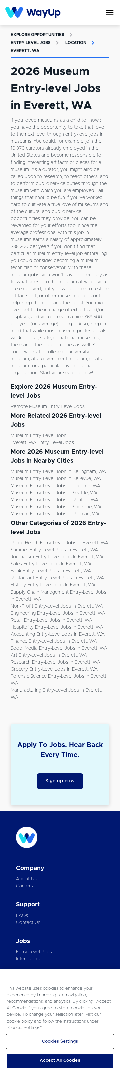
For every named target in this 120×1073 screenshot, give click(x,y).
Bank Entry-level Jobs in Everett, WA (51, 571)
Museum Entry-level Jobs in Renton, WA (54, 500)
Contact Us (28, 922)
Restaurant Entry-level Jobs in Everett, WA (57, 578)
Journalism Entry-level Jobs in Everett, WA (57, 557)
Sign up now (60, 781)
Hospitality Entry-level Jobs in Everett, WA (57, 627)
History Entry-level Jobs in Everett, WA (53, 585)
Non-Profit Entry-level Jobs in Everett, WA (57, 606)
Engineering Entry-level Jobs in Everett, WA (58, 613)
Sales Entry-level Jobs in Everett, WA (51, 564)
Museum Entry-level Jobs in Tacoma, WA (55, 486)
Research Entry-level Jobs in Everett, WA (55, 662)
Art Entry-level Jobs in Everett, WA (49, 655)
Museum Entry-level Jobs (38, 435)
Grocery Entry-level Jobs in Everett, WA (54, 669)
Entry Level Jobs (34, 952)
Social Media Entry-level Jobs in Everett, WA (59, 648)
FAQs (22, 915)
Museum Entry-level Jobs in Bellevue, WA (56, 478)
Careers (24, 886)
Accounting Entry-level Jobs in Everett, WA (58, 634)
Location (75, 43)
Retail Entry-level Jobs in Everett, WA (51, 620)
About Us (26, 879)
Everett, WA (25, 51)
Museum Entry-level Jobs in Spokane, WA (56, 507)
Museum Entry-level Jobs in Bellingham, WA (58, 471)
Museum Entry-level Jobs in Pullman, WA (55, 514)
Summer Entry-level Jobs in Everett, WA (54, 550)
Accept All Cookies (60, 1060)
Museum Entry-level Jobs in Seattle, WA (54, 493)
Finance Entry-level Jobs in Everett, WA (54, 641)
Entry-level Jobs (31, 43)
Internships (28, 959)
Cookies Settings (60, 1041)
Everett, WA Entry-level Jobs (42, 442)
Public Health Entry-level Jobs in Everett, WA (59, 543)
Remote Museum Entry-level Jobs (48, 406)
